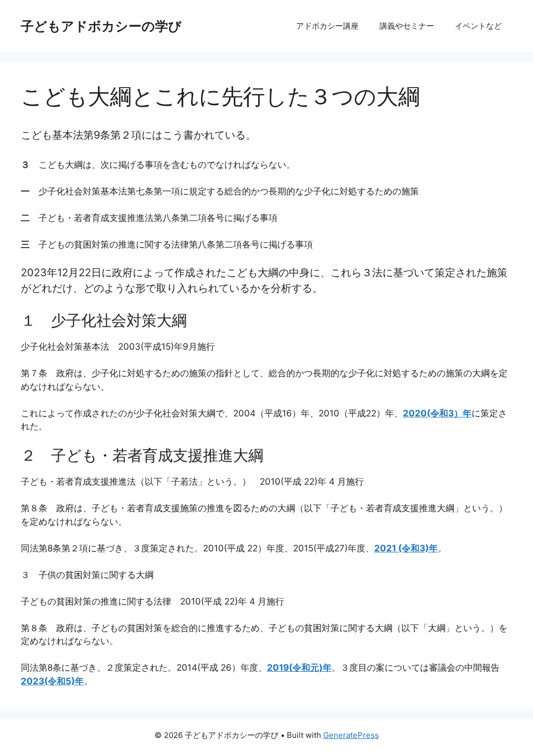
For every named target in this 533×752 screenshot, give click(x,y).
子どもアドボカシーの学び (101, 26)
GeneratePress (351, 735)
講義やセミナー (406, 26)
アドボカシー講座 (327, 26)
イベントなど (478, 26)
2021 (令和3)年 (406, 548)
